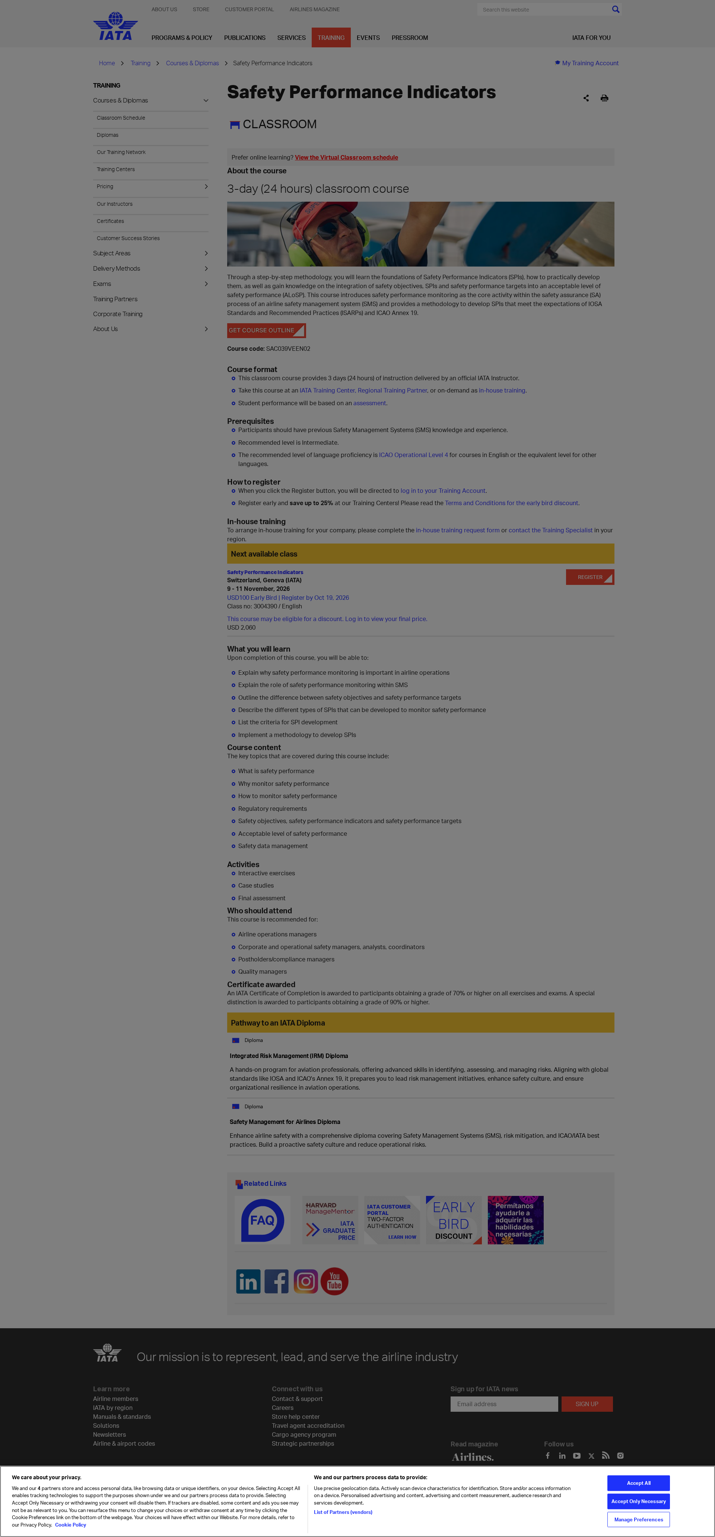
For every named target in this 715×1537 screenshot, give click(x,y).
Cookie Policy (70, 1524)
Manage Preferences (638, 1519)
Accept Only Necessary (638, 1501)
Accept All (639, 1483)
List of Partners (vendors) (343, 1512)
